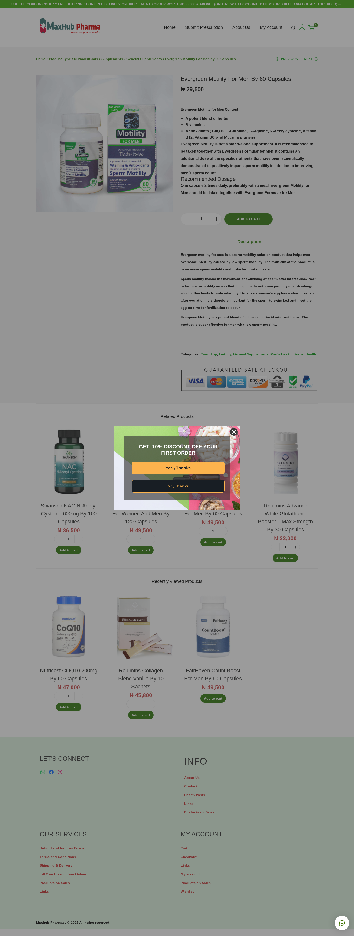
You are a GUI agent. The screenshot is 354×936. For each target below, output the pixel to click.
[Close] (234, 432)
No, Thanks (178, 486)
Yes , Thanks (178, 468)
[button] (342, 923)
